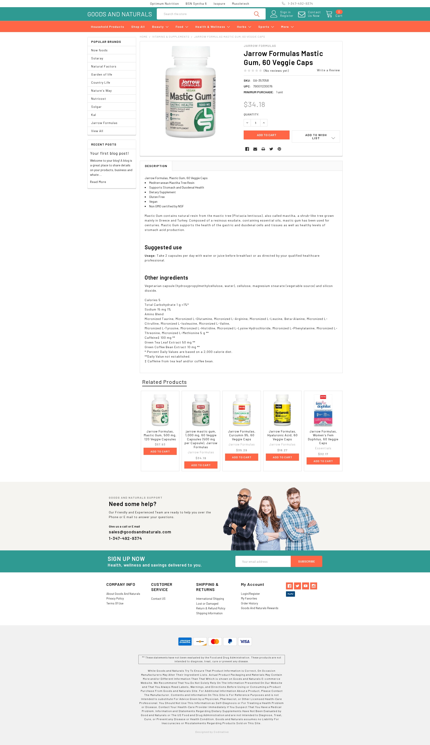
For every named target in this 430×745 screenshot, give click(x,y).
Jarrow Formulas (104, 123)
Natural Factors (103, 66)
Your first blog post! (109, 153)
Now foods (99, 50)
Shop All (138, 26)
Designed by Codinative (212, 731)
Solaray (97, 58)
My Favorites (249, 598)
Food (180, 26)
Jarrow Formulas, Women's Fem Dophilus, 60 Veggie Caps (323, 437)
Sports (264, 26)
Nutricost (98, 98)
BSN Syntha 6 (196, 3)
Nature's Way (101, 90)
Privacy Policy (115, 598)
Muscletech (240, 3)
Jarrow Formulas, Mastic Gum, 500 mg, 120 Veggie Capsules (160, 435)
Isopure (219, 3)
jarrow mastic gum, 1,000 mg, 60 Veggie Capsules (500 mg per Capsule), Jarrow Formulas (201, 439)
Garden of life (101, 74)
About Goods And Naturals (123, 593)
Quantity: (251, 114)
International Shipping (210, 598)
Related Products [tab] (164, 381)
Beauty (158, 26)
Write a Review (328, 70)
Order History (249, 603)
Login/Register (250, 593)
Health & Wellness (210, 26)
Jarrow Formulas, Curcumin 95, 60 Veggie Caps (242, 435)
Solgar (96, 107)
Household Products (107, 26)
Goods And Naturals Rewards (259, 608)
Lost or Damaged (207, 603)
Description (156, 166)
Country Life (100, 82)
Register (286, 15)
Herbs (242, 26)
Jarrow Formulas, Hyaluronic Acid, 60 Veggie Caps (282, 435)
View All (97, 131)
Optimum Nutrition (164, 3)
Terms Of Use (114, 603)
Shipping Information (209, 613)
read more (98, 182)
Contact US (158, 598)
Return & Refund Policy (210, 608)
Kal (93, 115)
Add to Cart (160, 451)
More (285, 26)
